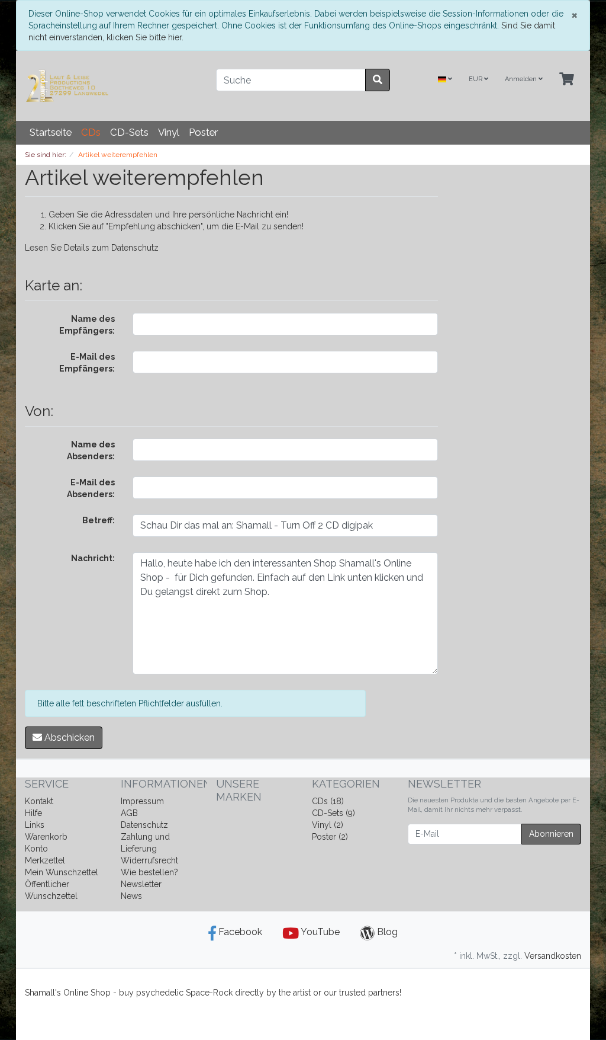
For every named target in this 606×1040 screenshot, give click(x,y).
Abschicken (68, 737)
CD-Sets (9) (333, 813)
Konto (36, 848)
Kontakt (39, 801)
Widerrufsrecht (149, 860)
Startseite (51, 132)
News (131, 896)
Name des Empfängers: (87, 324)
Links (34, 825)
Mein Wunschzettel (61, 872)
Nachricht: (93, 558)
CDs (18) (328, 801)
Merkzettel (45, 860)
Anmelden (522, 79)
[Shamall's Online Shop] (111, 86)
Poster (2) (330, 836)
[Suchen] (377, 80)
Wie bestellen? (149, 872)
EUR (476, 79)
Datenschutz (135, 247)
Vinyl (168, 132)
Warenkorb (46, 836)
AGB (129, 813)
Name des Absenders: (91, 450)
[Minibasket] (566, 80)
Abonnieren (551, 834)
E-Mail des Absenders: (91, 488)
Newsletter (141, 884)
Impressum (142, 801)
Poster (203, 132)
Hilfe (33, 813)
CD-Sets (129, 132)
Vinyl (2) (327, 825)
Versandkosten (552, 956)
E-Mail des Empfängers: (87, 362)
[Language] (445, 79)
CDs (91, 132)
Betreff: (98, 520)
